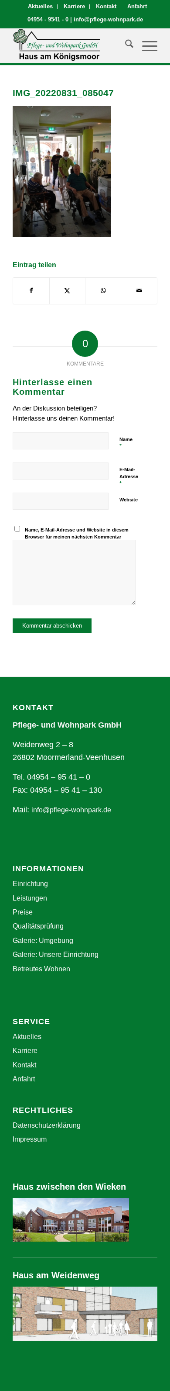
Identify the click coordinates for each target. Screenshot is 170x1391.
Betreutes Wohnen (41, 969)
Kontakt (106, 6)
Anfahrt (137, 6)
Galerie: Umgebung (43, 940)
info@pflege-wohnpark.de (108, 19)
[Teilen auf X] (67, 291)
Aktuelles (40, 6)
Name (126, 443)
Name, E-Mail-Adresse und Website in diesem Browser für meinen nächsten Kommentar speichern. (77, 537)
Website (128, 499)
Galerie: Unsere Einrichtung (56, 954)
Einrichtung (30, 883)
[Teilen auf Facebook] (31, 291)
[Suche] (124, 45)
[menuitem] (41, 6)
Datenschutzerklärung (47, 1125)
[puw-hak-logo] (70, 45)
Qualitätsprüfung (38, 926)
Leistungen (30, 898)
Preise (23, 912)
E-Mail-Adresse (128, 477)
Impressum (30, 1139)
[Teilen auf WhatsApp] (103, 291)
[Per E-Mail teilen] (138, 291)
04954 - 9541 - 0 (47, 19)
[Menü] (145, 45)
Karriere (74, 6)
